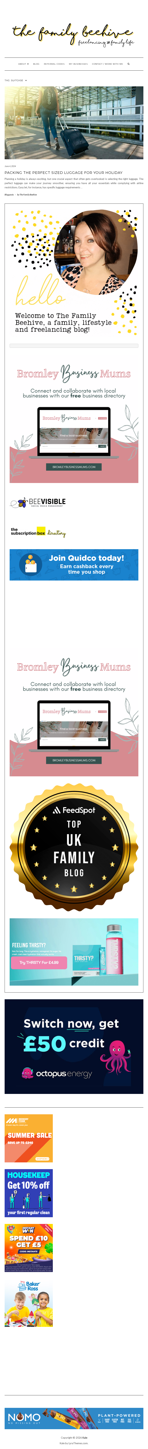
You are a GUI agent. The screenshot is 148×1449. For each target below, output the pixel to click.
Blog (36, 64)
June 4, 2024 (10, 166)
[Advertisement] (74, 614)
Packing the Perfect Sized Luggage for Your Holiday (64, 173)
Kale (84, 1437)
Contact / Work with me (107, 64)
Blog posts (9, 194)
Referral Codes (54, 64)
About (22, 64)
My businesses (78, 64)
